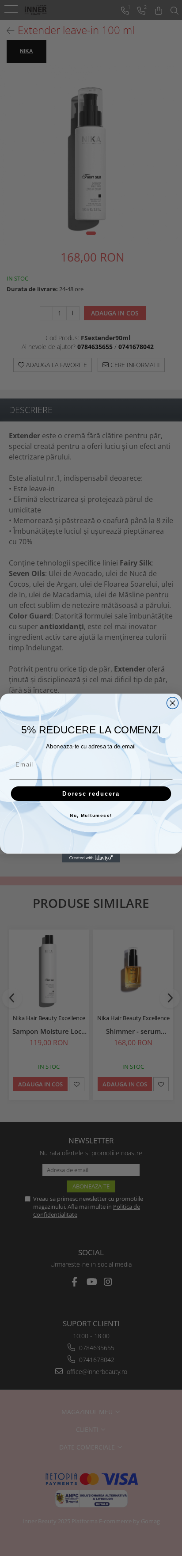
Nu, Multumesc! (91, 816)
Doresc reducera (90, 793)
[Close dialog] (172, 703)
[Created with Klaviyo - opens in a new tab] (91, 858)
